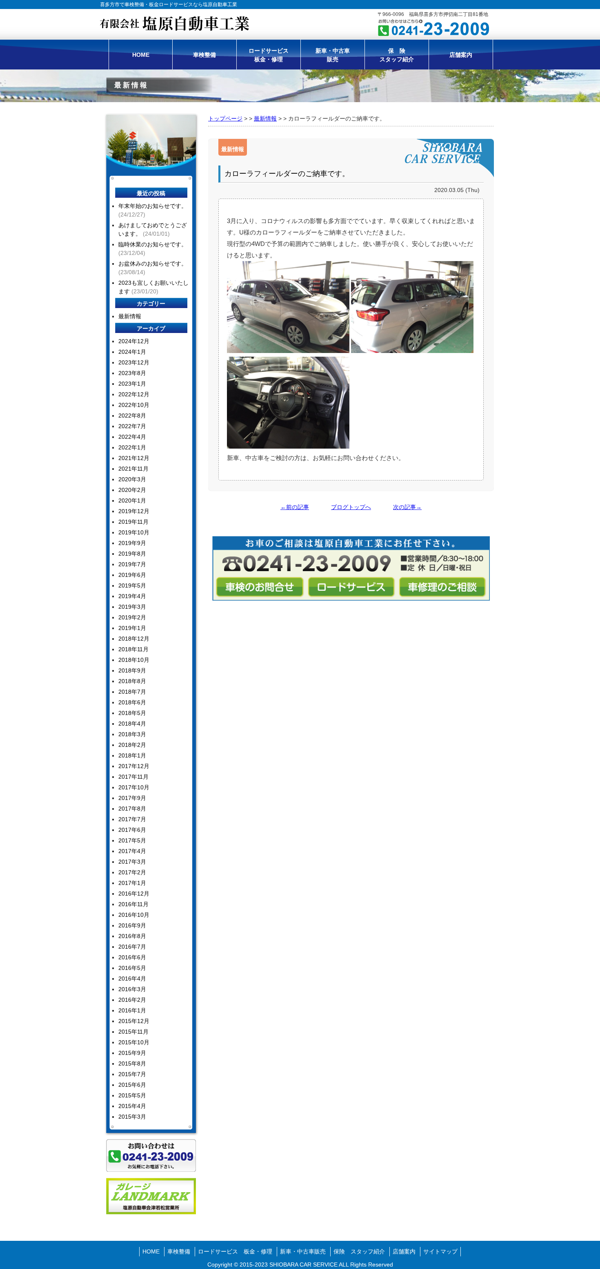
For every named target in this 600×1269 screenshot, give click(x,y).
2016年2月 (132, 999)
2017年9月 (132, 798)
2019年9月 (132, 543)
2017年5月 (132, 840)
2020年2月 (132, 490)
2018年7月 (132, 691)
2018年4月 (132, 723)
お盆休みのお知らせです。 (152, 263)
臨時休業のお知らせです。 (152, 244)
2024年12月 (133, 341)
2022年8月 (132, 415)
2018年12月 (133, 638)
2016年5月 (132, 968)
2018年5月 (132, 713)
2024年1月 (132, 352)
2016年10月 (133, 915)
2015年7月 (132, 1074)
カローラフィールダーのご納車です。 (286, 174)
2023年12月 (133, 362)
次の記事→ (407, 507)
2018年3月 (132, 734)
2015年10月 (133, 1042)
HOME (140, 54)
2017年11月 (133, 776)
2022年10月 (133, 405)
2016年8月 (132, 936)
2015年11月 (133, 1031)
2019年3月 (132, 606)
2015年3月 (132, 1116)
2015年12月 (133, 1021)
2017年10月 (133, 787)
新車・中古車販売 (333, 55)
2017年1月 (132, 883)
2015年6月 (132, 1084)
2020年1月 (132, 500)
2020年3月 (132, 479)
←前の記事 (294, 507)
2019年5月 (132, 585)
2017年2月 (132, 872)
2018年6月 (132, 702)
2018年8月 (132, 681)
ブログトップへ (351, 507)
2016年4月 (132, 978)
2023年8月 (132, 373)
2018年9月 (132, 670)
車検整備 (204, 54)
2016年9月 (132, 925)
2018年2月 (132, 745)
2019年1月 (132, 628)
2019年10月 (133, 532)
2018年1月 (132, 755)
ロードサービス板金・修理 (269, 55)
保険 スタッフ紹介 (359, 1251)
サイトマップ (440, 1251)
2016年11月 (133, 904)
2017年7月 (132, 819)
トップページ (225, 118)
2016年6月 (132, 957)
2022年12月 (133, 394)
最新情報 (265, 118)
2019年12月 (133, 511)
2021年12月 (133, 458)
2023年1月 (132, 383)
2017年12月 (133, 766)
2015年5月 (132, 1095)
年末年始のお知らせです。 (152, 206)
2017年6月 (132, 830)
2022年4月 (132, 436)
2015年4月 (132, 1106)
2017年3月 (132, 861)
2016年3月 (132, 989)
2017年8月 (132, 808)
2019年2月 (132, 617)
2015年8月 (132, 1063)
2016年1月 (132, 1010)
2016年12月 (133, 893)
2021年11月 (133, 468)
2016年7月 (132, 946)
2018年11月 (133, 649)
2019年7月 (132, 564)
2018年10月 (133, 660)
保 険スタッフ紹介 (397, 55)
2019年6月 (132, 575)
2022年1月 (132, 447)
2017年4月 (132, 851)
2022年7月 (132, 426)
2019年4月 (132, 596)
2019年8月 (132, 553)
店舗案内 (460, 54)
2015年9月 (132, 1053)
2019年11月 (133, 521)
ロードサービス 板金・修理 (235, 1251)
